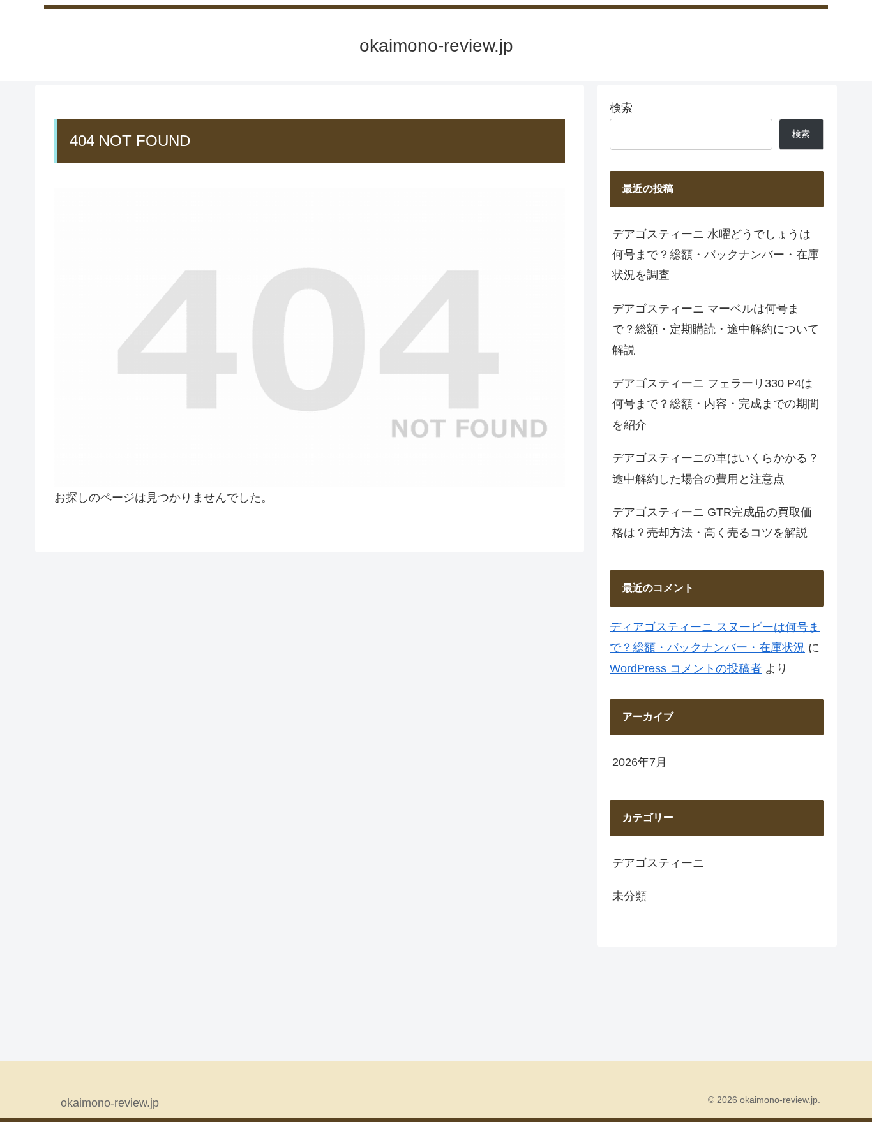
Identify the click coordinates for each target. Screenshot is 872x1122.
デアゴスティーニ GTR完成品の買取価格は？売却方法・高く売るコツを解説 (712, 522)
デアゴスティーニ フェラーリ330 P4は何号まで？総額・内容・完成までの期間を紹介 (715, 404)
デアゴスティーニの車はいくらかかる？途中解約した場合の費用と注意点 (715, 468)
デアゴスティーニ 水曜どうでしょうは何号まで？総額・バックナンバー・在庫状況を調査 (715, 255)
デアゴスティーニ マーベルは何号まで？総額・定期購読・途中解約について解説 (715, 329)
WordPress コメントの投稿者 (686, 668)
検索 (621, 107)
